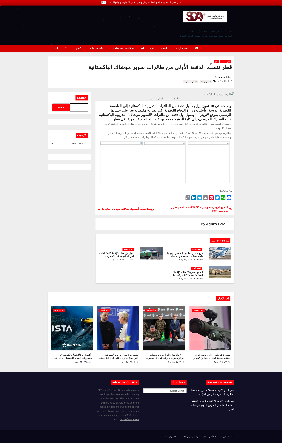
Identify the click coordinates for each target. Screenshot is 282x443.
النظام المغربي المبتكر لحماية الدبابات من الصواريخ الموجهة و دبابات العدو (212, 405)
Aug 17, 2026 (186, 278)
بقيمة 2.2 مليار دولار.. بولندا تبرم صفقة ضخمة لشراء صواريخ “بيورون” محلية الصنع (210, 358)
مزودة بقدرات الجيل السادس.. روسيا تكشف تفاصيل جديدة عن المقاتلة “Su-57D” (185, 256)
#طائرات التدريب (190, 82)
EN (65, 48)
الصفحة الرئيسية (181, 48)
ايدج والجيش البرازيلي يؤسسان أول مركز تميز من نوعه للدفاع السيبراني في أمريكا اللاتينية (164, 358)
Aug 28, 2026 (220, 362)
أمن (142, 48)
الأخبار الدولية (105, 310)
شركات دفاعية (151, 310)
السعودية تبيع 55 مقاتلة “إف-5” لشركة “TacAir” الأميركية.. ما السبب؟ (187, 275)
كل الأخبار (213, 437)
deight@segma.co (129, 419)
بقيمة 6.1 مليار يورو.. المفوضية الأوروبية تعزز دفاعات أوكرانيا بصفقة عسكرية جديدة (118, 358)
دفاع (152, 48)
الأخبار (165, 48)
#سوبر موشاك (206, 82)
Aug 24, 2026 (186, 259)
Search (82, 97)
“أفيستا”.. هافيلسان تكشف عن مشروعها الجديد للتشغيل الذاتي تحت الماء (72, 358)
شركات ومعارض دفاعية (123, 48)
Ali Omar (198, 259)
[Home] (196, 48)
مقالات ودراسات (97, 48)
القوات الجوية (226, 61)
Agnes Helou (224, 77)
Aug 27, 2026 (82, 362)
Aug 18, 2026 (117, 259)
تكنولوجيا (77, 48)
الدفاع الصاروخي (198, 310)
